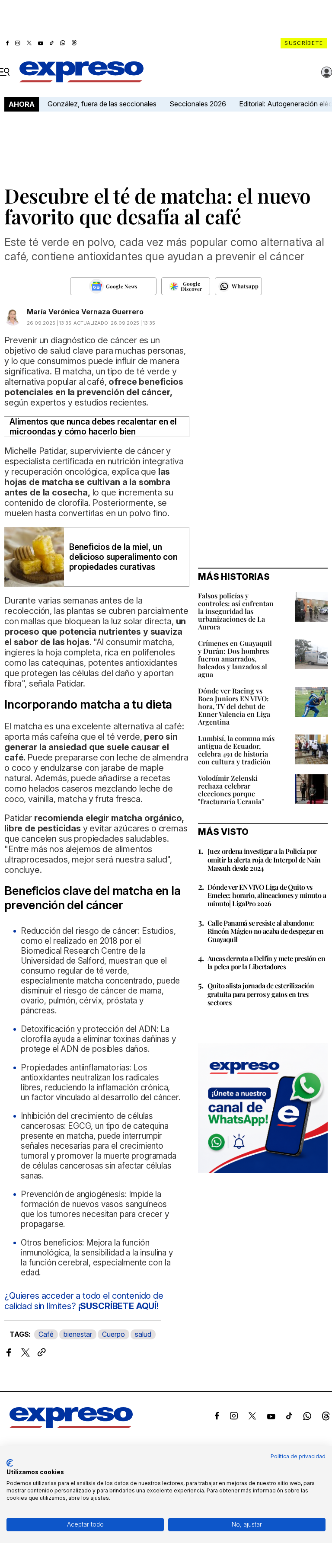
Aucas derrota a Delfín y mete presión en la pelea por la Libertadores (266, 962)
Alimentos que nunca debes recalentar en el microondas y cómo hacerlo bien (93, 427)
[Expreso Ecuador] (71, 1425)
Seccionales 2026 (197, 103)
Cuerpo (113, 1334)
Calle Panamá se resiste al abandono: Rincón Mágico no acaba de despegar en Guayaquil (266, 931)
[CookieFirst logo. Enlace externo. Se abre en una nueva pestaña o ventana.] (9, 1463)
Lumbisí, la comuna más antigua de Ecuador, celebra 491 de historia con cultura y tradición (236, 750)
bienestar (78, 1334)
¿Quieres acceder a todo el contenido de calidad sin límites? (83, 1301)
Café (46, 1334)
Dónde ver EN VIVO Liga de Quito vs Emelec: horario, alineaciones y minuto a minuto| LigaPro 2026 (267, 895)
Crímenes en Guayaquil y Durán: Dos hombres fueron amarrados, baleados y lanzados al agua (235, 659)
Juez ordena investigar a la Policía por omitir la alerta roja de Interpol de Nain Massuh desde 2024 (264, 859)
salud (143, 1334)
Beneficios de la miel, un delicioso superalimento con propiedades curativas (123, 557)
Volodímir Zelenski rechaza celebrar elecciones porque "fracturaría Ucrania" (231, 789)
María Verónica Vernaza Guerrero (85, 311)
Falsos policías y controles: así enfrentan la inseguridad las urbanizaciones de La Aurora (236, 611)
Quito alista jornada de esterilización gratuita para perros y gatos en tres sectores (261, 993)
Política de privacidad (298, 1456)
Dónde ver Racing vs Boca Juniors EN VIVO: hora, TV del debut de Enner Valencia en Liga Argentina (234, 706)
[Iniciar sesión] (327, 72)
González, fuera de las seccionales (102, 103)
